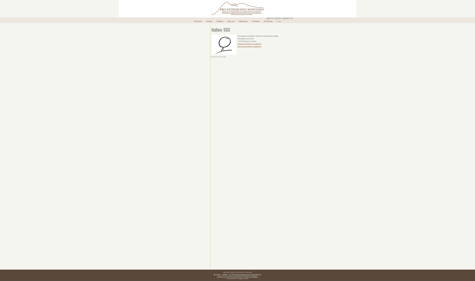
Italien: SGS (221, 29)
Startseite (198, 21)
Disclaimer (248, 272)
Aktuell (209, 21)
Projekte (219, 21)
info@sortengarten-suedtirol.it (249, 44)
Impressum (239, 272)
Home (233, 272)
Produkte (256, 21)
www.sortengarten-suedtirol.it (249, 46)
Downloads (268, 21)
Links (279, 21)
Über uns (231, 21)
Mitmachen (243, 21)
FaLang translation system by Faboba (218, 56)
